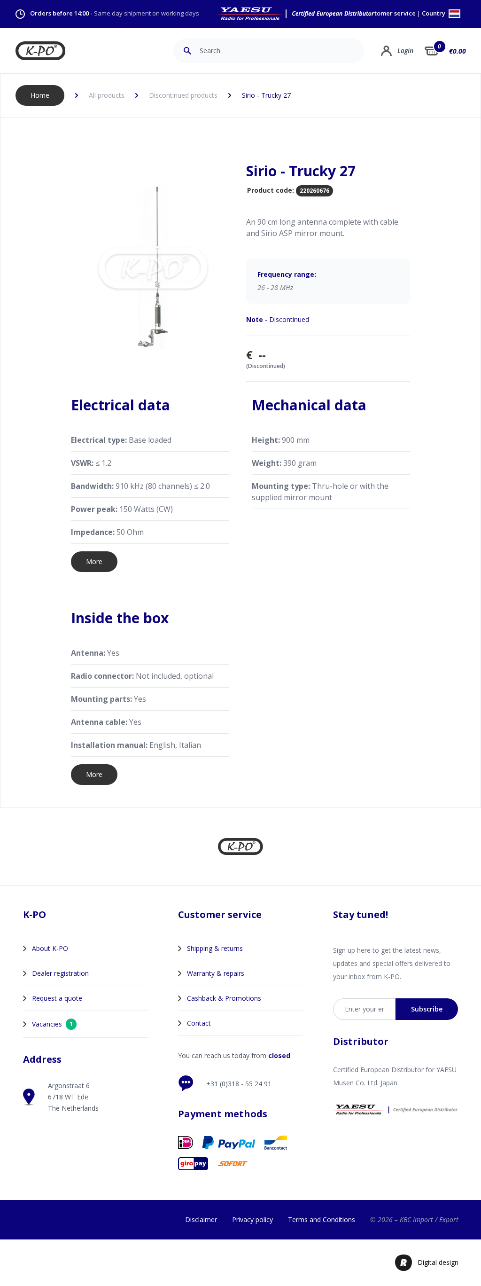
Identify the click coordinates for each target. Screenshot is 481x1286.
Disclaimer (201, 1219)
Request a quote (57, 998)
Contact (199, 1023)
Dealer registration (60, 973)
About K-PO (50, 948)
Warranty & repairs (215, 973)
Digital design (438, 1262)
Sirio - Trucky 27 (266, 95)
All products (106, 95)
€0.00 (457, 51)
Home (40, 95)
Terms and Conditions (321, 1219)
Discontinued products (183, 95)
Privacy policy (252, 1219)
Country (434, 13)
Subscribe (426, 1008)
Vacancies (52, 1023)
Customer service (390, 13)
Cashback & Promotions (224, 998)
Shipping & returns (215, 948)
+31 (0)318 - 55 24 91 (239, 1083)
